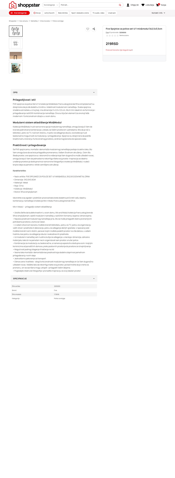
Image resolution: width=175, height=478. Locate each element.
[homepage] (24, 4)
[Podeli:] (93, 29)
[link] (133, 4)
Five (107, 32)
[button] (50, 4)
